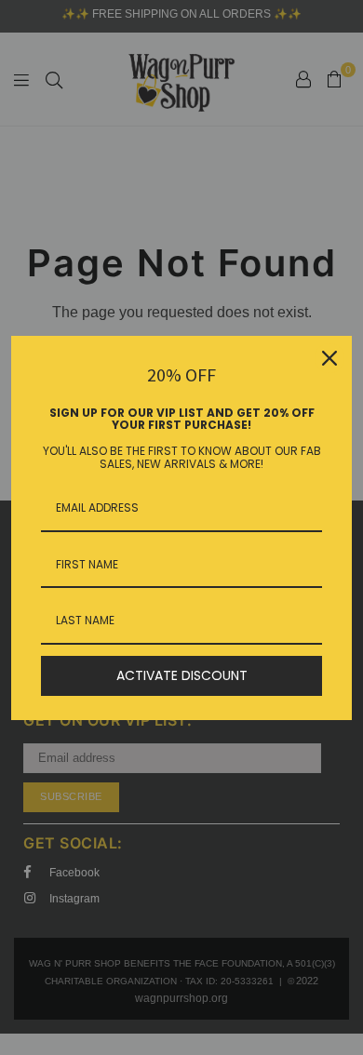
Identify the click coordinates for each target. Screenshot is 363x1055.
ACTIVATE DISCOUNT (182, 675)
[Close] (329, 358)
